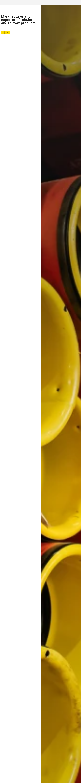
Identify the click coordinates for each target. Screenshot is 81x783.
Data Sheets (71, 2)
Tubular (31, 2)
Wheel (40, 2)
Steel (49, 2)
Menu (77, 2)
